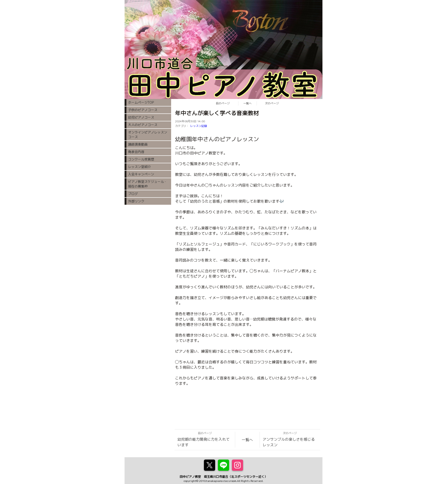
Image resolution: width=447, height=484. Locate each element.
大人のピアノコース (142, 125)
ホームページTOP (141, 102)
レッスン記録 (198, 126)
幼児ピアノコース (141, 117)
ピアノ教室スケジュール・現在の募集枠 (147, 183)
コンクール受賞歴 (141, 159)
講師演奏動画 (138, 144)
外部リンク (136, 201)
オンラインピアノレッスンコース (147, 134)
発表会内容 (136, 152)
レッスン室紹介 (139, 166)
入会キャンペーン (141, 174)
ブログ (133, 193)
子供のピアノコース (142, 110)
